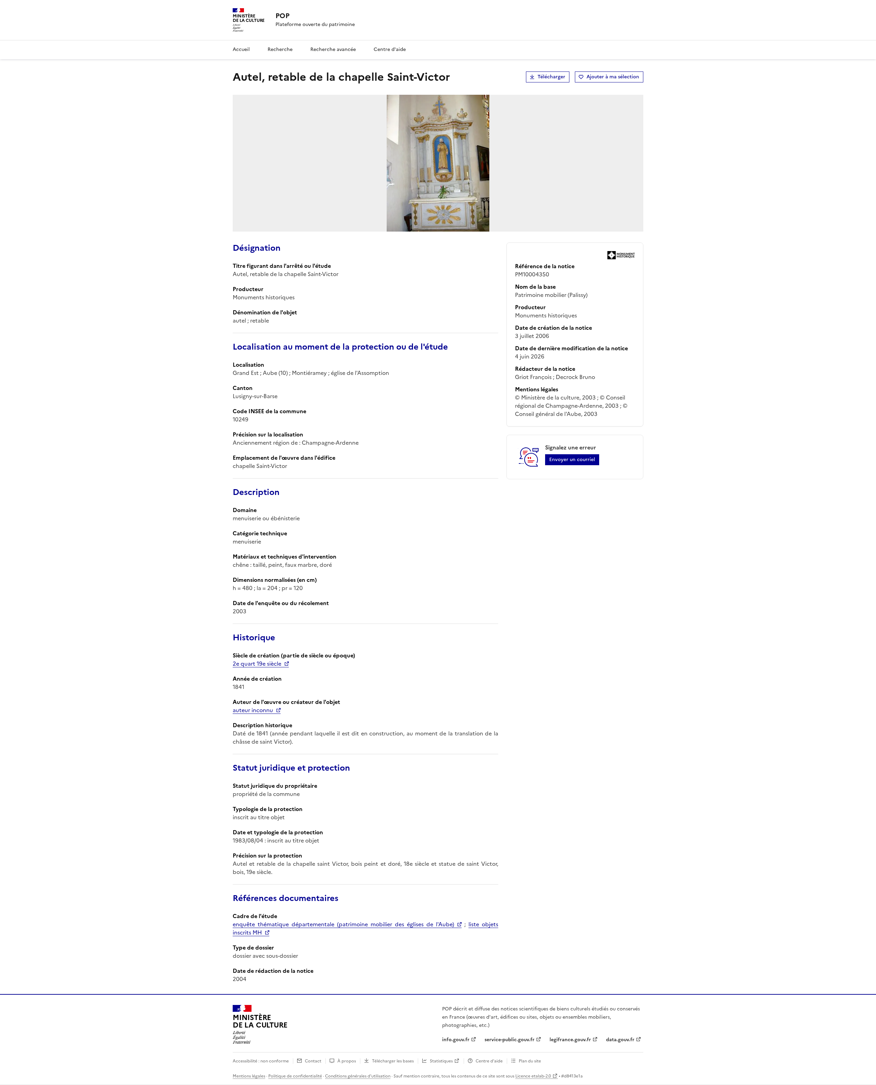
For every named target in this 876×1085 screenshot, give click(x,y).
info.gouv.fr (455, 1039)
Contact (313, 1061)
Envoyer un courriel (572, 459)
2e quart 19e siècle (257, 663)
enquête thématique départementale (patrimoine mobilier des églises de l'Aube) (343, 924)
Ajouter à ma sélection (613, 76)
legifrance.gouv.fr (570, 1039)
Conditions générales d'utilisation (357, 1076)
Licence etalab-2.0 (533, 1076)
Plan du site (530, 1061)
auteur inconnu (253, 710)
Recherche (280, 49)
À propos (346, 1061)
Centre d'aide (390, 49)
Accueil (241, 49)
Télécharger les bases (393, 1061)
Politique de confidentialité (295, 1076)
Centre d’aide (489, 1061)
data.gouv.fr (620, 1039)
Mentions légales (249, 1076)
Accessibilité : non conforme (261, 1061)
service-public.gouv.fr (509, 1039)
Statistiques (441, 1061)
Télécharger (551, 76)
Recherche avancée (333, 49)
